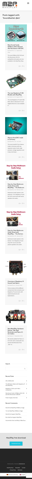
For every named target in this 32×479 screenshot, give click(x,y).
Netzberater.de (22, 464)
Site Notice (20, 470)
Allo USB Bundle (10, 381)
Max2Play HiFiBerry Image (17, 408)
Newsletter (17, 467)
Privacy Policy (13, 470)
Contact (23, 467)
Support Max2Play (15, 414)
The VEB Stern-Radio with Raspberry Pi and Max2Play (15, 384)
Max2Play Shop (10, 467)
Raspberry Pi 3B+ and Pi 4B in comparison (13, 389)
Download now (16, 443)
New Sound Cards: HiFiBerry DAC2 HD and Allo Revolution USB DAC (16, 46)
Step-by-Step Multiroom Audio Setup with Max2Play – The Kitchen (15, 232)
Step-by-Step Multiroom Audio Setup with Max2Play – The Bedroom (16, 185)
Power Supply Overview (12, 398)
